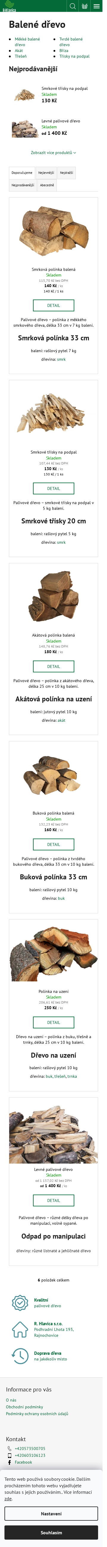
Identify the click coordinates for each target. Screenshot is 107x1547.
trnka (72, 1076)
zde (8, 1498)
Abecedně (47, 185)
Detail (53, 305)
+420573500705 (30, 1448)
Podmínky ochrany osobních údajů (37, 1413)
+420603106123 (30, 1455)
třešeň (60, 1076)
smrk (61, 359)
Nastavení (51, 1514)
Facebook (23, 1462)
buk (61, 898)
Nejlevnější (46, 173)
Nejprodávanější (23, 185)
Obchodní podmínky (24, 1407)
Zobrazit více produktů (51, 152)
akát (61, 720)
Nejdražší (66, 173)
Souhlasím (51, 1532)
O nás (11, 1400)
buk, (49, 1076)
